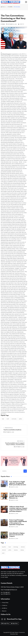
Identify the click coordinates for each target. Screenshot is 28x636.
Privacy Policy (5, 602)
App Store (15, 623)
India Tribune (15, 632)
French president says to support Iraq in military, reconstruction (14, 444)
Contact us (4, 605)
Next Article (20, 441)
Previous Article (9, 427)
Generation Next (14, 634)
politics (9, 550)
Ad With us (4, 608)
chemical (23, 546)
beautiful (4, 546)
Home (3, 6)
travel (9, 546)
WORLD (8, 418)
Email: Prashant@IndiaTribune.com (9, 589)
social (3, 553)
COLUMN (10, 6)
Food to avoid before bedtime (12, 429)
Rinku (3, 24)
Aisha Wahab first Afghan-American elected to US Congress (17, 535)
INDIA (3, 418)
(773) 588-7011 (6, 594)
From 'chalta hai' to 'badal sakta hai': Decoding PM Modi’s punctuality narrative (17, 483)
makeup (22, 550)
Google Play (6, 623)
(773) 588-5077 (6, 592)
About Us (4, 611)
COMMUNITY (13, 418)
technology (15, 546)
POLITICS (20, 418)
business (16, 550)
